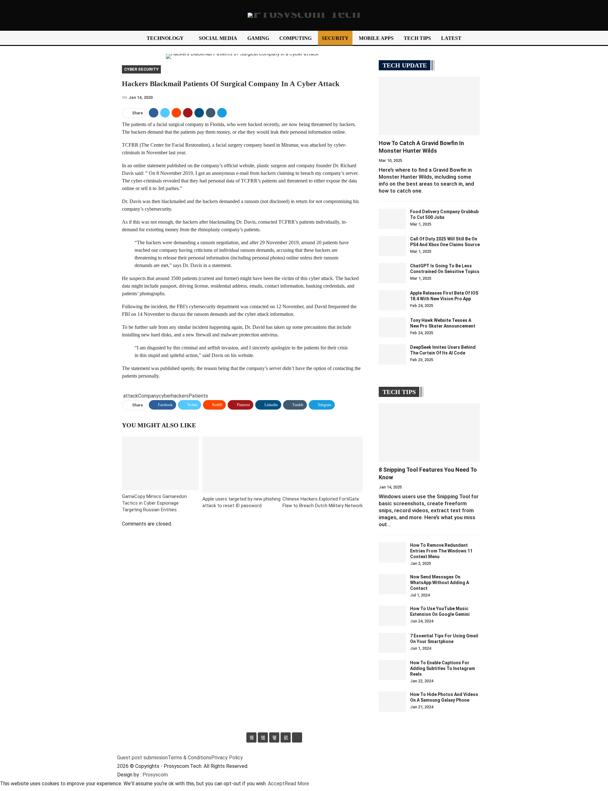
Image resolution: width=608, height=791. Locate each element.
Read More (297, 784)
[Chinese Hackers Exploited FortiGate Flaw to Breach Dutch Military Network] (322, 465)
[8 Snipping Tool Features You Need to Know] (429, 432)
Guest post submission (142, 758)
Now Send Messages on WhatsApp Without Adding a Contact (439, 582)
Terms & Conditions (189, 758)
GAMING (258, 38)
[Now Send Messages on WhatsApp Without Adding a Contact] (392, 584)
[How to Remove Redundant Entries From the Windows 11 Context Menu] (392, 552)
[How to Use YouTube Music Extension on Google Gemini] (392, 616)
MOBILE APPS (376, 38)
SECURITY (335, 38)
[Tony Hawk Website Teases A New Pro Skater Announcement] (392, 327)
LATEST (451, 38)
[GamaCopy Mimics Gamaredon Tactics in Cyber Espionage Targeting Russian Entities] (160, 463)
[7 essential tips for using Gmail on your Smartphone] (392, 643)
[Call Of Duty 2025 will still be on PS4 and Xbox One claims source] (392, 246)
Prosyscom (155, 775)
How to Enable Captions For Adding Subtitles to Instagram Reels (442, 668)
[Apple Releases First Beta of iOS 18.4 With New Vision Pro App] (392, 300)
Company (148, 396)
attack (130, 396)
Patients (198, 396)
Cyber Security (141, 69)
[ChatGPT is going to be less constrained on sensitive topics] (392, 273)
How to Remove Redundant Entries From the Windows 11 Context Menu (441, 551)
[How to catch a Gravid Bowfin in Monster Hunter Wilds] (429, 106)
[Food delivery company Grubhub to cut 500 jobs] (392, 219)
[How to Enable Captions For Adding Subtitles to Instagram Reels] (392, 670)
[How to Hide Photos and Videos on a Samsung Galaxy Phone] (392, 702)
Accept (276, 784)
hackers (180, 396)
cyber (165, 396)
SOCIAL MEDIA (218, 38)
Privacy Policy (227, 758)
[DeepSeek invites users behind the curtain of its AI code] (392, 354)
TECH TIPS (417, 38)
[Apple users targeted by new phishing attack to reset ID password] (242, 465)
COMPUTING (295, 38)
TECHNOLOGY (165, 38)
